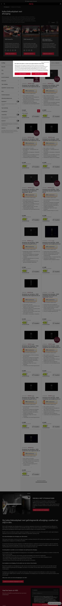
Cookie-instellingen (22, 73)
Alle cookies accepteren (39, 73)
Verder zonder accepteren (45, 62)
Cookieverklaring (40, 70)
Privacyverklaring (45, 70)
